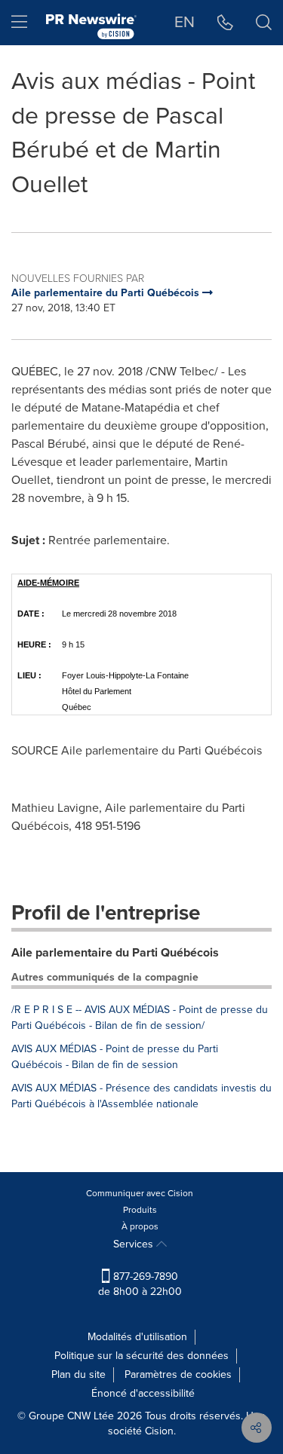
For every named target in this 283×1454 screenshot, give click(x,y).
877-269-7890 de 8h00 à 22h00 (140, 1284)
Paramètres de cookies (178, 1374)
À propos (140, 1226)
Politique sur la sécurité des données (141, 1356)
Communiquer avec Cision (139, 1193)
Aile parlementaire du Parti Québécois (115, 952)
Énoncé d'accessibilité (143, 1393)
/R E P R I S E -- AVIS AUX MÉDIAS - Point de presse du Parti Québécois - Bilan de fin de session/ (139, 1017)
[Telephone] (225, 22)
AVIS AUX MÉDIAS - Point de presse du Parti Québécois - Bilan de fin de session (114, 1057)
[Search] (264, 22)
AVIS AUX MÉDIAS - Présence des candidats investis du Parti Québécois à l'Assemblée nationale (141, 1096)
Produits (140, 1210)
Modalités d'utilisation (137, 1337)
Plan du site (78, 1374)
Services (134, 1244)
